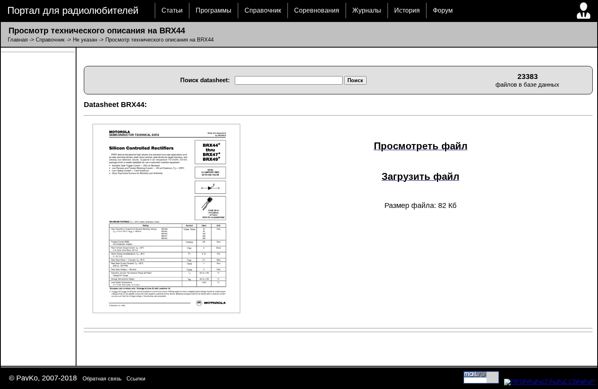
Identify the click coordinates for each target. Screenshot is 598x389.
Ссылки (136, 379)
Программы (213, 10)
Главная (18, 40)
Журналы (366, 10)
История (407, 10)
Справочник (262, 10)
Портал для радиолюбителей (72, 10)
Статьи (172, 10)
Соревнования (316, 10)
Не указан (85, 40)
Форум (443, 10)
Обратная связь (102, 379)
